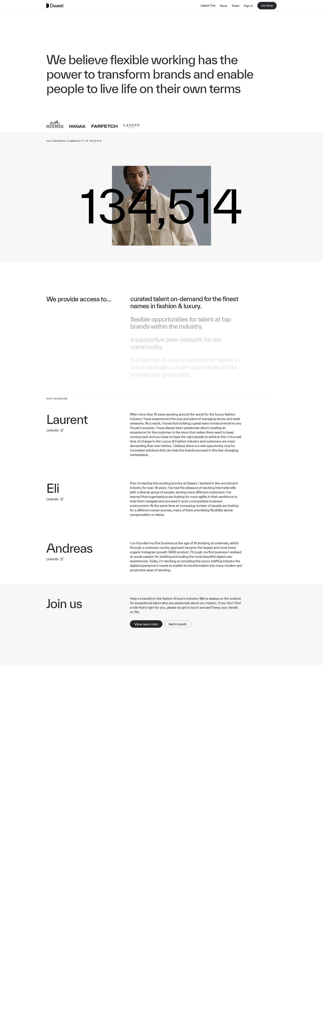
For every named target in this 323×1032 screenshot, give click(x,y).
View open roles (146, 624)
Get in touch (178, 624)
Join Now (267, 5)
